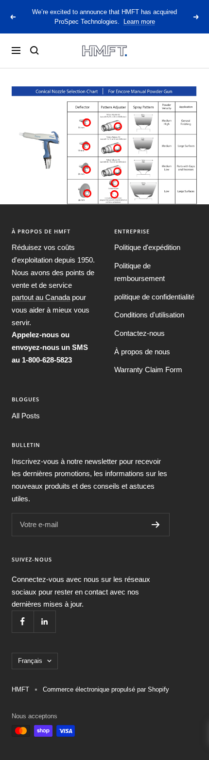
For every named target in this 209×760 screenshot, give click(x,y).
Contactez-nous (139, 333)
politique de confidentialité (154, 297)
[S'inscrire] (156, 524)
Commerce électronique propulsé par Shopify (106, 689)
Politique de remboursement (139, 272)
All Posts (26, 416)
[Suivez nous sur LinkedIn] (44, 621)
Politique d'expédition (147, 247)
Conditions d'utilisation (149, 315)
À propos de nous (142, 351)
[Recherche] (34, 50)
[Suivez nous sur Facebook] (23, 621)
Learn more (139, 21)
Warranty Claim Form (148, 369)
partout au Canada (41, 297)
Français (30, 660)
